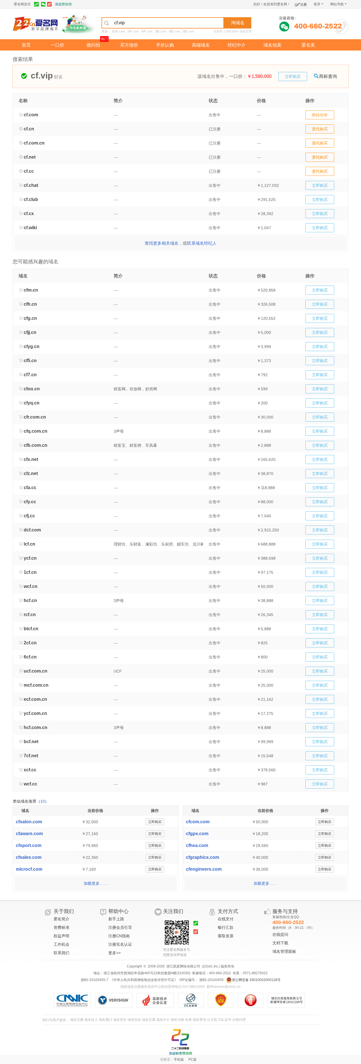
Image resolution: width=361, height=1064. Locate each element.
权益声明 (61, 936)
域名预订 (105, 1020)
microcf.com (29, 869)
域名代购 (177, 1020)
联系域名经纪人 (202, 243)
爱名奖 (308, 45)
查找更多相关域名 (162, 243)
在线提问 (280, 934)
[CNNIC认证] (74, 1000)
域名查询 (199, 1020)
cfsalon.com (29, 821)
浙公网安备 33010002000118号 (256, 980)
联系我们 (61, 953)
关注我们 (173, 911)
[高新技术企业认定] (157, 1000)
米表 (188, 1020)
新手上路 (116, 919)
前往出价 (320, 115)
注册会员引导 (120, 927)
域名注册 (76, 1020)
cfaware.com (29, 833)
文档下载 (280, 943)
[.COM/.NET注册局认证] (116, 1000)
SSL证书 (224, 1020)
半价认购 (165, 45)
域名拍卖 (272, 45)
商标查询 (328, 76)
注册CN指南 (119, 936)
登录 (317, 4)
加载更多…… (95, 883)
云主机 (212, 1020)
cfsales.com (28, 857)
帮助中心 (118, 911)
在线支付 (226, 919)
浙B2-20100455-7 (94, 980)
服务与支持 (285, 911)
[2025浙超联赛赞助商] (180, 1042)
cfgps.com (197, 833)
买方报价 (129, 45)
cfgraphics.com (202, 857)
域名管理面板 (284, 951)
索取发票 (226, 936)
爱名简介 (61, 919)
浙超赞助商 (63, 4)
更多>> (114, 953)
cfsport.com (28, 845)
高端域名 (201, 45)
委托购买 (320, 129)
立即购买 (293, 76)
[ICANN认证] (193, 1000)
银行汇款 (226, 927)
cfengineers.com (204, 869)
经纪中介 (237, 45)
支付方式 (228, 911)
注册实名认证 (120, 944)
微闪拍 (93, 45)
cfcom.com (198, 821)
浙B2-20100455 (211, 980)
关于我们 (64, 911)
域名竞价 (120, 1020)
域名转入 (91, 1020)
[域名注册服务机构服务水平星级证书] (253, 1000)
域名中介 (163, 1020)
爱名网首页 (22, 4)
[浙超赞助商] (77, 23)
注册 (303, 4)
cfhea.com (197, 845)
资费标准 (61, 927)
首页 (26, 45)
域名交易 (148, 1020)
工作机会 (61, 944)
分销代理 (239, 1020)
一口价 (57, 45)
